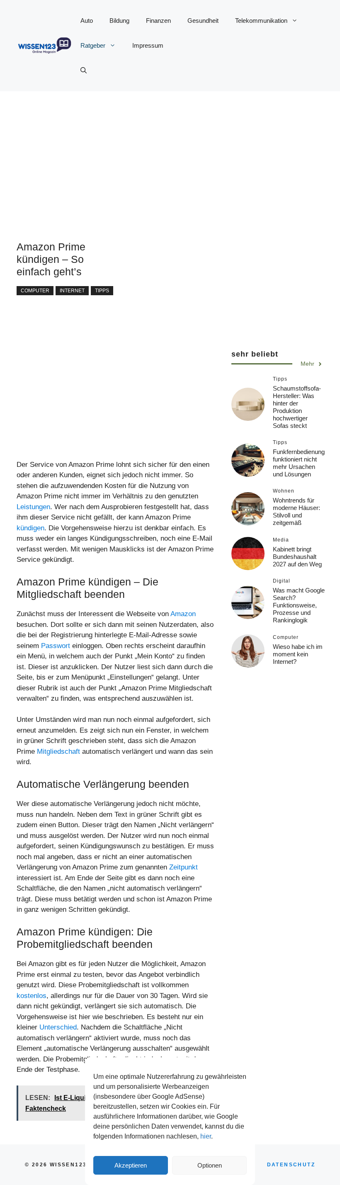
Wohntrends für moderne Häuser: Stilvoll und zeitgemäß (296, 511)
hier (205, 1136)
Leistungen (33, 507)
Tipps (102, 291)
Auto (86, 20)
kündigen (30, 528)
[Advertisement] (170, 149)
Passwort (55, 646)
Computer (35, 291)
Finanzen (158, 20)
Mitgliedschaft (58, 751)
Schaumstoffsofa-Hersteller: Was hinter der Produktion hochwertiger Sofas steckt (297, 407)
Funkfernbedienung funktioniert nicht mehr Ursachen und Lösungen (299, 463)
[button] (83, 70)
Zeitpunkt (183, 867)
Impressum (147, 45)
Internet (72, 291)
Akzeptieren (130, 1165)
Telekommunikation (261, 20)
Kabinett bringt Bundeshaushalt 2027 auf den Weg (297, 557)
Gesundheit (203, 20)
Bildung (119, 20)
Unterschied (58, 1027)
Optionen (209, 1165)
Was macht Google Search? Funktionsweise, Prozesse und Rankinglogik (299, 605)
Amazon (183, 614)
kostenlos (31, 996)
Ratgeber (92, 45)
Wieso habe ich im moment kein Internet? (298, 654)
